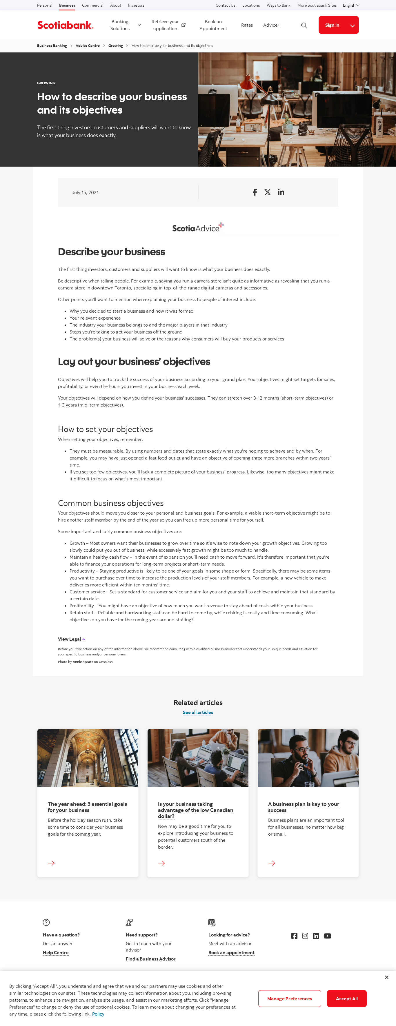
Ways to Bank (278, 5)
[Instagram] (305, 936)
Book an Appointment (213, 25)
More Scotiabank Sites (317, 5)
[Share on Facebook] (255, 192)
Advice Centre (88, 45)
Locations (251, 5)
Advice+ (271, 25)
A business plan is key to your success (303, 807)
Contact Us (225, 5)
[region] (198, 998)
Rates (247, 25)
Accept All (347, 998)
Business (67, 5)
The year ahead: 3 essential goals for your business (87, 807)
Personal (44, 5)
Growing (115, 45)
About (115, 5)
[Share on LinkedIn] (281, 192)
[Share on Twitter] (267, 192)
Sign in (332, 25)
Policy (98, 1014)
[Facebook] (294, 936)
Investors (136, 5)
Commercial (92, 5)
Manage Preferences (289, 998)
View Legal (70, 639)
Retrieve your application (167, 25)
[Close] (386, 977)
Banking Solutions (120, 25)
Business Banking (52, 45)
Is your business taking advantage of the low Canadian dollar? (195, 810)
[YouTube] (327, 936)
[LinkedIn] (316, 936)
